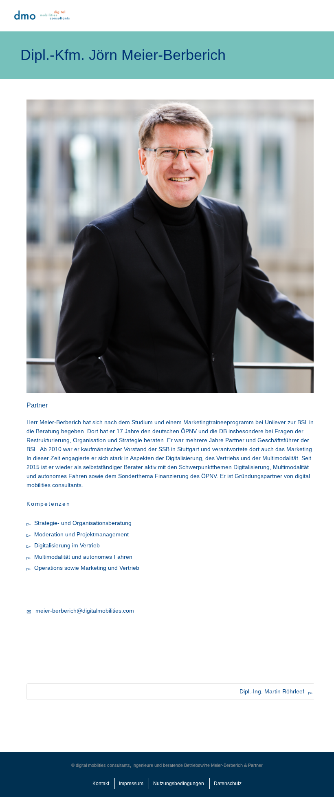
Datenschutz (228, 783)
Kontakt (100, 783)
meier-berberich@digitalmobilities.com (84, 610)
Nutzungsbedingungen (178, 783)
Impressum (131, 783)
